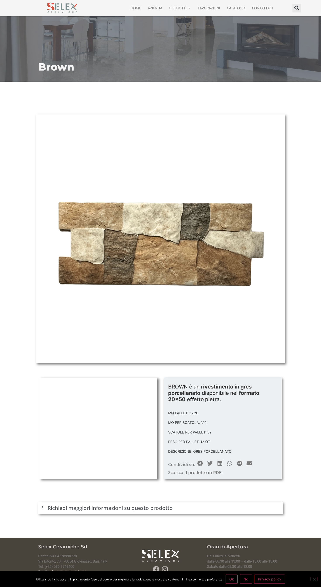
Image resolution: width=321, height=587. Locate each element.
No (245, 579)
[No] (314, 579)
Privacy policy (269, 579)
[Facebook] (156, 569)
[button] (296, 8)
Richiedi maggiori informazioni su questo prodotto (110, 507)
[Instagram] (165, 569)
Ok (231, 579)
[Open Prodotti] (189, 8)
